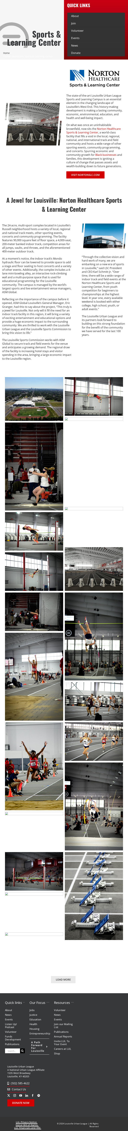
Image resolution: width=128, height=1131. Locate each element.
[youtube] (20, 1095)
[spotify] (38, 1095)
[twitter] (8, 1095)
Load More (63, 979)
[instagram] (14, 1095)
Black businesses (105, 155)
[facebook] (32, 1095)
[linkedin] (26, 1095)
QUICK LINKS (78, 5)
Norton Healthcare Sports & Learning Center (93, 130)
